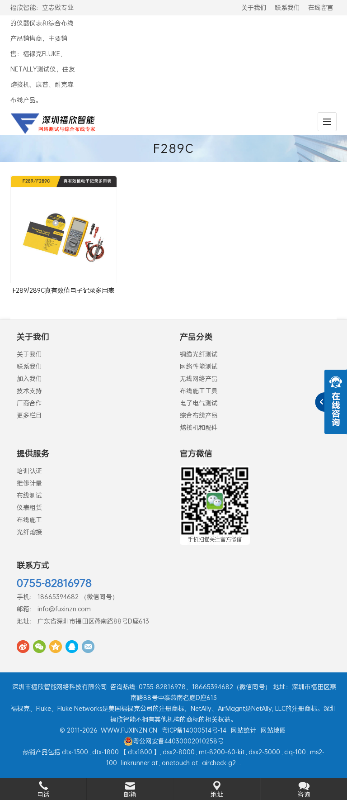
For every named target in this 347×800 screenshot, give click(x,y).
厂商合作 (29, 403)
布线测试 (29, 495)
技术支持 (29, 390)
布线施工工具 (199, 390)
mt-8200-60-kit (221, 752)
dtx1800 (140, 752)
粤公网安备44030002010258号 (178, 741)
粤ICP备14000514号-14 (194, 730)
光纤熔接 (29, 532)
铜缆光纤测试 (199, 354)
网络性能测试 (199, 366)
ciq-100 (295, 752)
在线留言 (320, 7)
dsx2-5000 (264, 752)
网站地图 (273, 730)
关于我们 (254, 7)
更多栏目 (29, 415)
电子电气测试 (199, 403)
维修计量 (29, 483)
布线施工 (29, 519)
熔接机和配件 (199, 427)
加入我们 (29, 378)
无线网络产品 (199, 378)
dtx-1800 (105, 752)
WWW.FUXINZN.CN (129, 730)
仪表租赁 (29, 507)
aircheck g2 (219, 762)
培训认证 (29, 471)
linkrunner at (139, 762)
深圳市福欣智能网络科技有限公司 (59, 686)
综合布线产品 (199, 415)
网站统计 (243, 730)
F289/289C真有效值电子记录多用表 (63, 290)
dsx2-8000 (179, 752)
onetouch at (180, 762)
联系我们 (287, 7)
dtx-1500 (75, 752)
